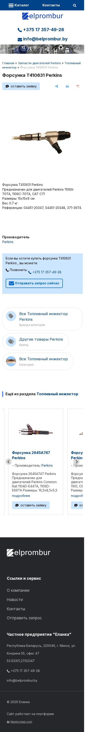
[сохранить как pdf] (78, 86)
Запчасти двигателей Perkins (39, 63)
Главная (8, 63)
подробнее (21, 496)
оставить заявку (24, 86)
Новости (15, 599)
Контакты (51, 5)
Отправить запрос (24, 618)
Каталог (21, 5)
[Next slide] (76, 461)
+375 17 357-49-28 (43, 29)
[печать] (67, 86)
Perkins (7, 242)
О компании (18, 590)
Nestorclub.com (21, 721)
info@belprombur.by (45, 39)
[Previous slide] (8, 461)
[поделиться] (57, 86)
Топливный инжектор (57, 394)
